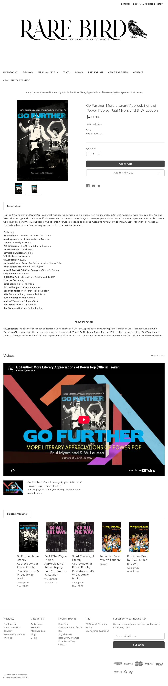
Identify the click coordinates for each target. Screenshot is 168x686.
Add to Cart (29, 539)
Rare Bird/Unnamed (68, 637)
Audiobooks (10, 72)
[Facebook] (88, 186)
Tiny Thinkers (65, 634)
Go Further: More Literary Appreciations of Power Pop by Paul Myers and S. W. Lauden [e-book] (28, 567)
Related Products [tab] (17, 513)
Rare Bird (63, 624)
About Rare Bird (118, 72)
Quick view (29, 534)
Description (14, 206)
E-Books (28, 72)
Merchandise (46, 72)
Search (125, 4)
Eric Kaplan (95, 72)
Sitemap (7, 637)
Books (79, 72)
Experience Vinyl (66, 641)
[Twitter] (99, 186)
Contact (138, 72)
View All (62, 644)
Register (150, 4)
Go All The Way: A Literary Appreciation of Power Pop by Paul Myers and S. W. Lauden (55, 565)
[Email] (93, 186)
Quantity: (91, 148)
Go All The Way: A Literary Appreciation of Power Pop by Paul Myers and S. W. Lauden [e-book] (83, 567)
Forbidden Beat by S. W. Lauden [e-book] (137, 560)
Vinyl (66, 72)
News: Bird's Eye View (16, 80)
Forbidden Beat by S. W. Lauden (110, 558)
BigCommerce (20, 675)
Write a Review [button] (94, 124)
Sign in (137, 4)
